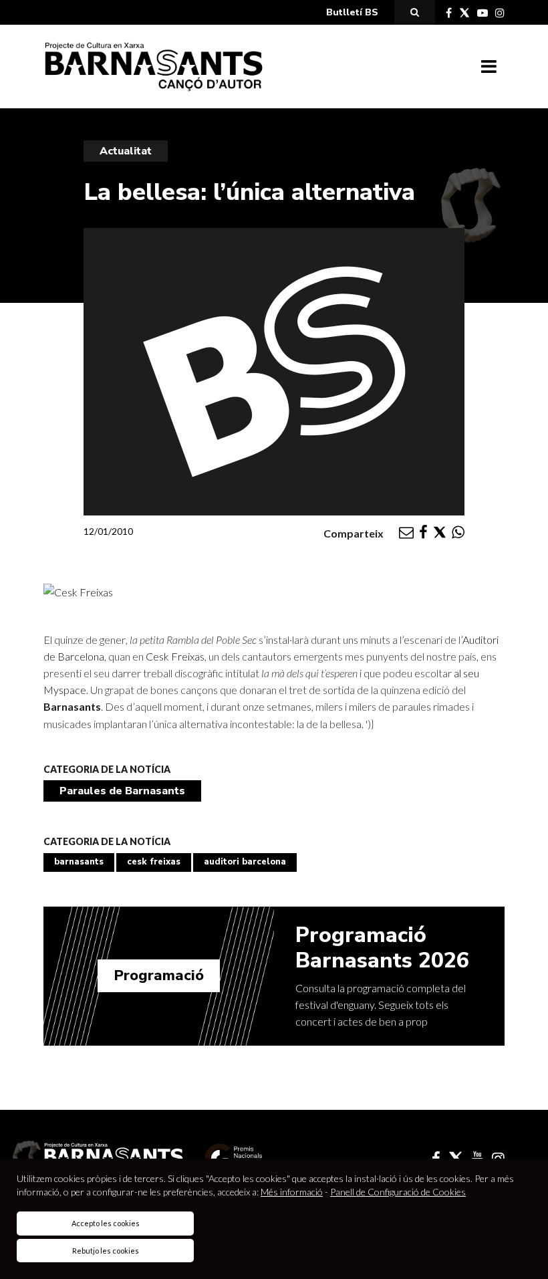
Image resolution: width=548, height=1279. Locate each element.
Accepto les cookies (106, 1223)
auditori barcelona (245, 862)
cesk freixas (153, 862)
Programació (159, 975)
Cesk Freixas (175, 656)
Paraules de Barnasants (122, 791)
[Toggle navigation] (489, 66)
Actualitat (126, 151)
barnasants (79, 862)
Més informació (292, 1191)
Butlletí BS (352, 12)
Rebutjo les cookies (105, 1250)
